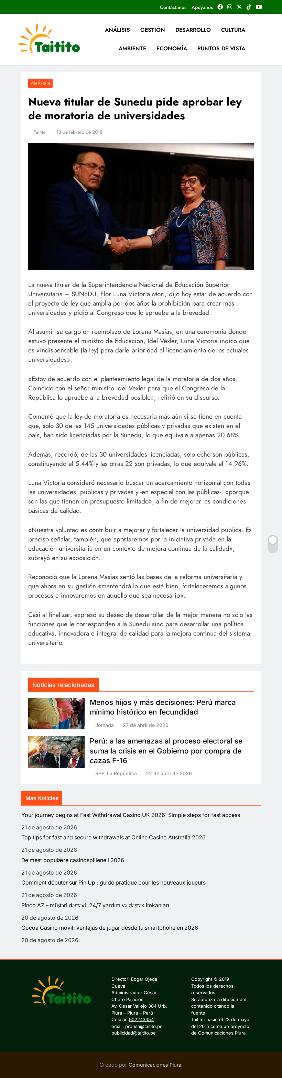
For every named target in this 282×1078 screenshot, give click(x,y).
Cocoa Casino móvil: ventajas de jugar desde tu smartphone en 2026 (109, 928)
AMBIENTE (132, 48)
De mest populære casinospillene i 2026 (72, 860)
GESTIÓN (152, 30)
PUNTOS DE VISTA (221, 48)
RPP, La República (116, 773)
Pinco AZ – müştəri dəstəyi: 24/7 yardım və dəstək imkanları (95, 905)
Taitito (40, 132)
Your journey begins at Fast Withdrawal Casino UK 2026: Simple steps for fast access (130, 815)
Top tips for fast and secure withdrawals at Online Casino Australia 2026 (113, 837)
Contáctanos (173, 7)
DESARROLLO (193, 30)
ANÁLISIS (117, 30)
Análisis (40, 83)
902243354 (141, 1019)
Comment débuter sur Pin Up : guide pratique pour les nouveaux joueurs (113, 882)
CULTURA (233, 30)
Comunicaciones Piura (222, 1033)
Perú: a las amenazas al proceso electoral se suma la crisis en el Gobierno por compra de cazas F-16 (166, 751)
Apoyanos (202, 7)
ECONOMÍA (171, 48)
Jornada (104, 725)
